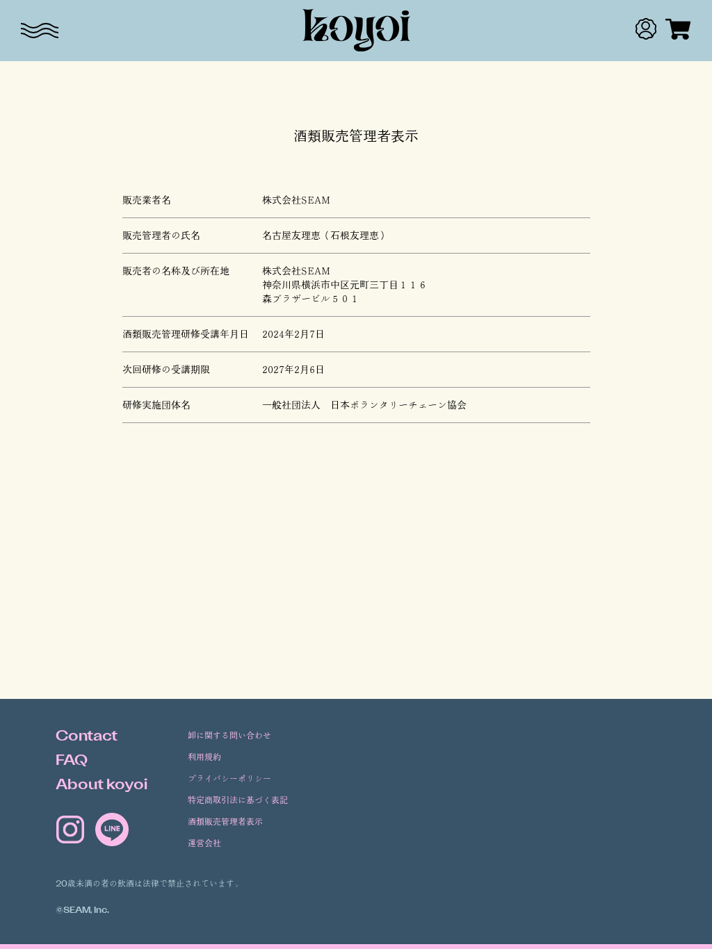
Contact (87, 737)
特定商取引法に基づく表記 (238, 800)
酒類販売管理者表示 (225, 822)
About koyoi (101, 785)
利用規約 (204, 757)
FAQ (72, 761)
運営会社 (204, 844)
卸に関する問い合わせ (229, 736)
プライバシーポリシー (229, 779)
